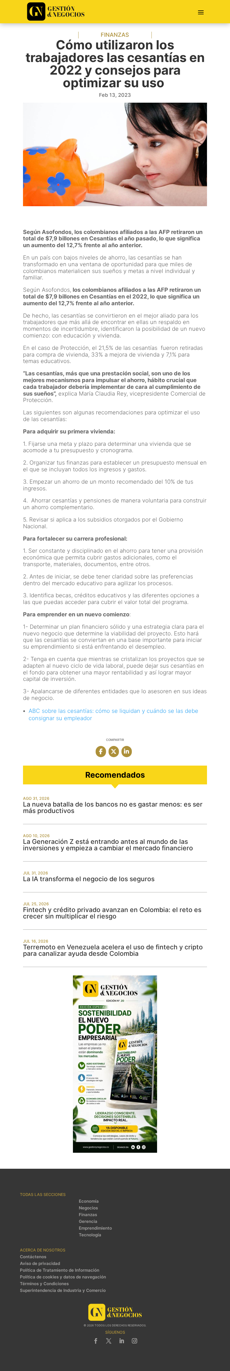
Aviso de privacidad (40, 1264)
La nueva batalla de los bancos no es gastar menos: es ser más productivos (113, 807)
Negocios (88, 1208)
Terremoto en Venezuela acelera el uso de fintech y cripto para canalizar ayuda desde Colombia (113, 950)
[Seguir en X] (108, 1341)
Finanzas (115, 34)
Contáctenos (33, 1257)
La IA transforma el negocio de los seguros (89, 879)
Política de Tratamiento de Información (59, 1270)
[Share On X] (114, 751)
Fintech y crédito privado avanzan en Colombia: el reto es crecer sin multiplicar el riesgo (112, 913)
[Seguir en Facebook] (95, 1341)
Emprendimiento (95, 1228)
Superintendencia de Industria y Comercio (63, 1290)
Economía (89, 1201)
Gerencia (88, 1221)
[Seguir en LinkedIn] (121, 1341)
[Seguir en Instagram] (134, 1341)
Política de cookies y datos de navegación (63, 1277)
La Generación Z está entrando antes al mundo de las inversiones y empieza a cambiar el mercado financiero (108, 845)
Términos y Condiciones (44, 1284)
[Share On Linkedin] (126, 751)
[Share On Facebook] (101, 751)
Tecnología (90, 1235)
